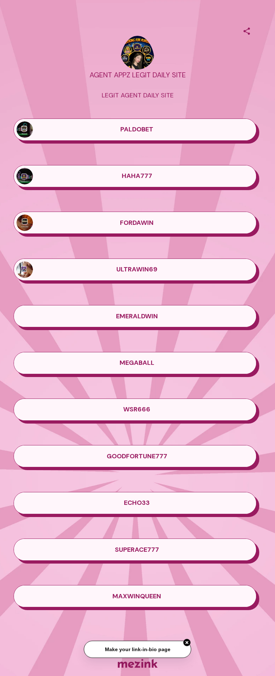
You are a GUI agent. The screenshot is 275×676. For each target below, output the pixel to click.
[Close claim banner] (186, 643)
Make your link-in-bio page (137, 649)
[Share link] (246, 30)
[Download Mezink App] (138, 663)
